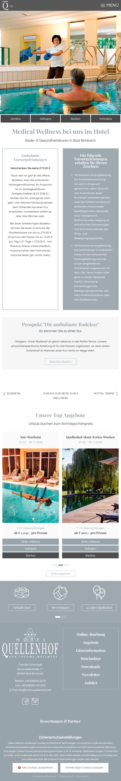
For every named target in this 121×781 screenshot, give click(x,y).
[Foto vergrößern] (60, 62)
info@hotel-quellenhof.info (34, 690)
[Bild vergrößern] (30, 485)
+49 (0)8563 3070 (35, 680)
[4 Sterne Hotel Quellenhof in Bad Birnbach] (5, 5)
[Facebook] (25, 702)
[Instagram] (35, 702)
